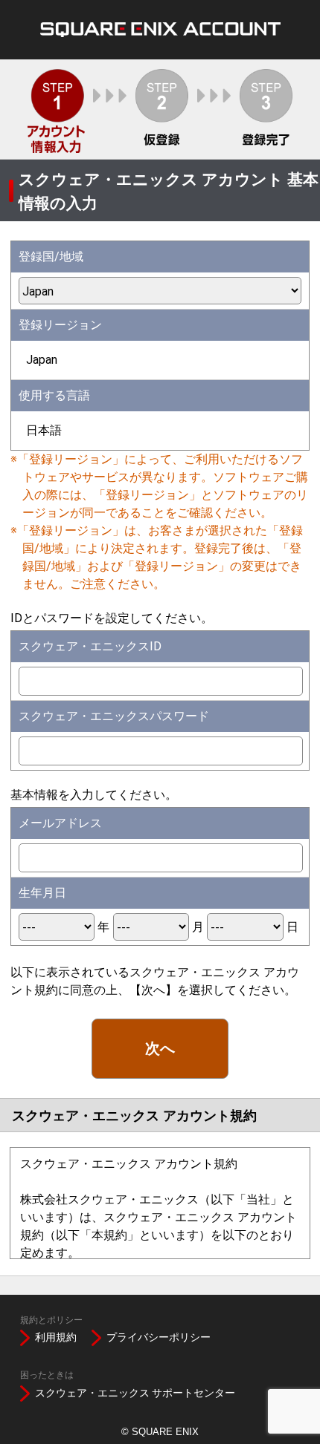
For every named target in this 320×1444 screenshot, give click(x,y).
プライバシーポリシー (158, 1337)
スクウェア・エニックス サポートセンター (135, 1393)
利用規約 (56, 1337)
